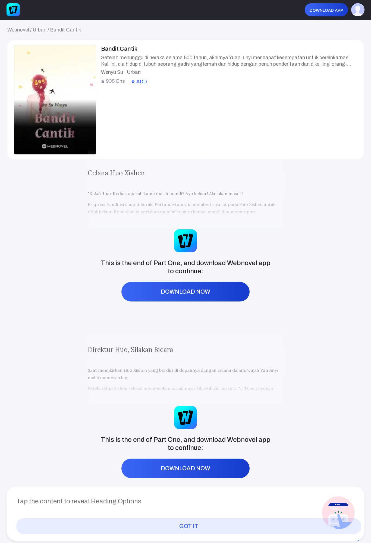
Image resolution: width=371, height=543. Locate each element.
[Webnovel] (13, 9)
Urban (39, 30)
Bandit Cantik (65, 30)
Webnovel (18, 30)
